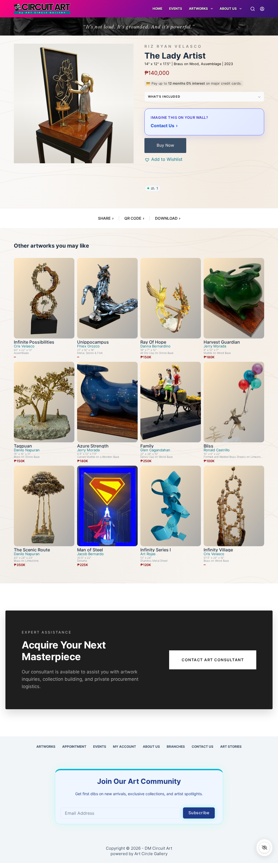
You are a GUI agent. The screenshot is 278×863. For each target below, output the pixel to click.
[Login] (262, 9)
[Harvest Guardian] (234, 298)
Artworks (45, 746)
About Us (228, 9)
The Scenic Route (32, 549)
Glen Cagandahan (155, 450)
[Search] (253, 9)
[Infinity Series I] (170, 506)
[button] (163, 159)
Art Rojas (148, 554)
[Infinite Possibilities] (44, 298)
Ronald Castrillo (217, 450)
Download (167, 218)
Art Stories (231, 746)
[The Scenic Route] (44, 506)
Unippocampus (93, 342)
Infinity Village (218, 549)
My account (124, 746)
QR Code (134, 218)
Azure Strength (93, 446)
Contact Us (202, 746)
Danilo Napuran (27, 450)
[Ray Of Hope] (170, 298)
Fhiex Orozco (88, 346)
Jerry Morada (215, 346)
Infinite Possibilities (34, 342)
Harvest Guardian (222, 342)
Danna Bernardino (155, 346)
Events (175, 9)
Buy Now (165, 145)
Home (157, 9)
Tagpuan (23, 446)
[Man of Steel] (107, 506)
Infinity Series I (155, 549)
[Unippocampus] (107, 298)
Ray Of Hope (153, 342)
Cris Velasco (24, 346)
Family (147, 446)
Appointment (74, 746)
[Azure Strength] (107, 402)
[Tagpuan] (44, 402)
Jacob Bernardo (90, 554)
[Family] (170, 402)
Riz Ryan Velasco (173, 46)
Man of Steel (90, 549)
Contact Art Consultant (213, 659)
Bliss (208, 446)
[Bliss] (234, 402)
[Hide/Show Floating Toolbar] (264, 847)
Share (105, 218)
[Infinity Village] (234, 506)
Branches (176, 746)
